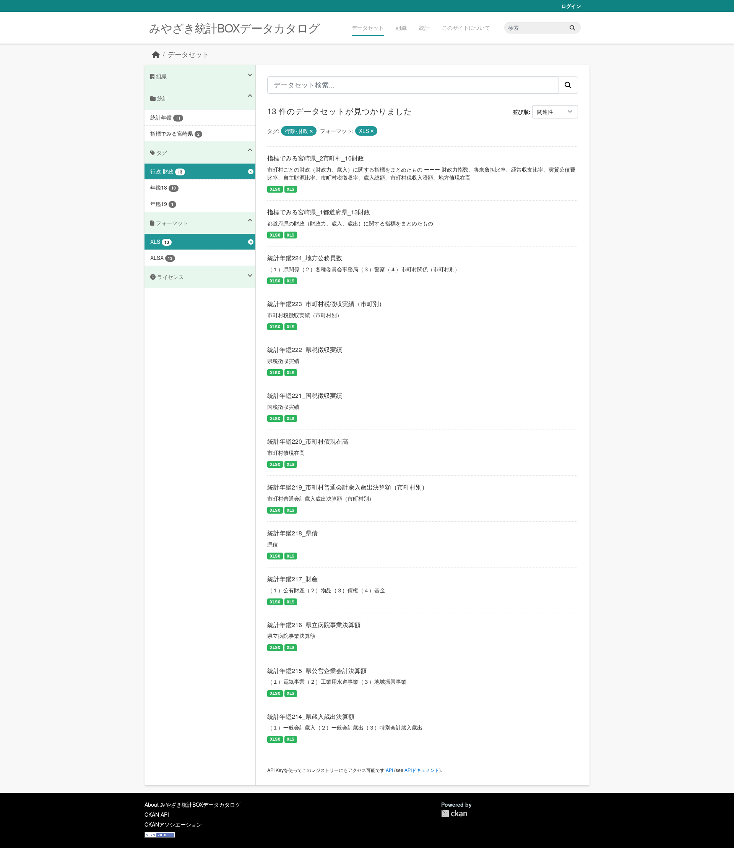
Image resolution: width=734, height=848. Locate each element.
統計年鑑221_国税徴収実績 (304, 395)
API (389, 770)
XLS (290, 189)
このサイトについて (466, 27)
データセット (368, 27)
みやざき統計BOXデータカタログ (234, 27)
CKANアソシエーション (173, 824)
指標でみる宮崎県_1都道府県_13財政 (318, 212)
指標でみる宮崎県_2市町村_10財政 (315, 158)
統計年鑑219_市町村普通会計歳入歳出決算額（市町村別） (347, 487)
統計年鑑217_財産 (292, 578)
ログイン (571, 6)
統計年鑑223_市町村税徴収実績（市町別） (326, 303)
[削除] (311, 131)
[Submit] (572, 28)
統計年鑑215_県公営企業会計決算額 (317, 670)
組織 (401, 27)
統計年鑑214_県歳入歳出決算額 (310, 716)
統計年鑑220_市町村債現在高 (307, 441)
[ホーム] (156, 54)
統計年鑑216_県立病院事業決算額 (314, 624)
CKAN (454, 813)
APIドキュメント (421, 770)
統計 (424, 27)
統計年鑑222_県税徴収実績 (304, 349)
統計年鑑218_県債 (292, 533)
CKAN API (157, 814)
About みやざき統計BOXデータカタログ (192, 804)
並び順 (521, 111)
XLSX (275, 189)
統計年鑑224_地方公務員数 (304, 257)
